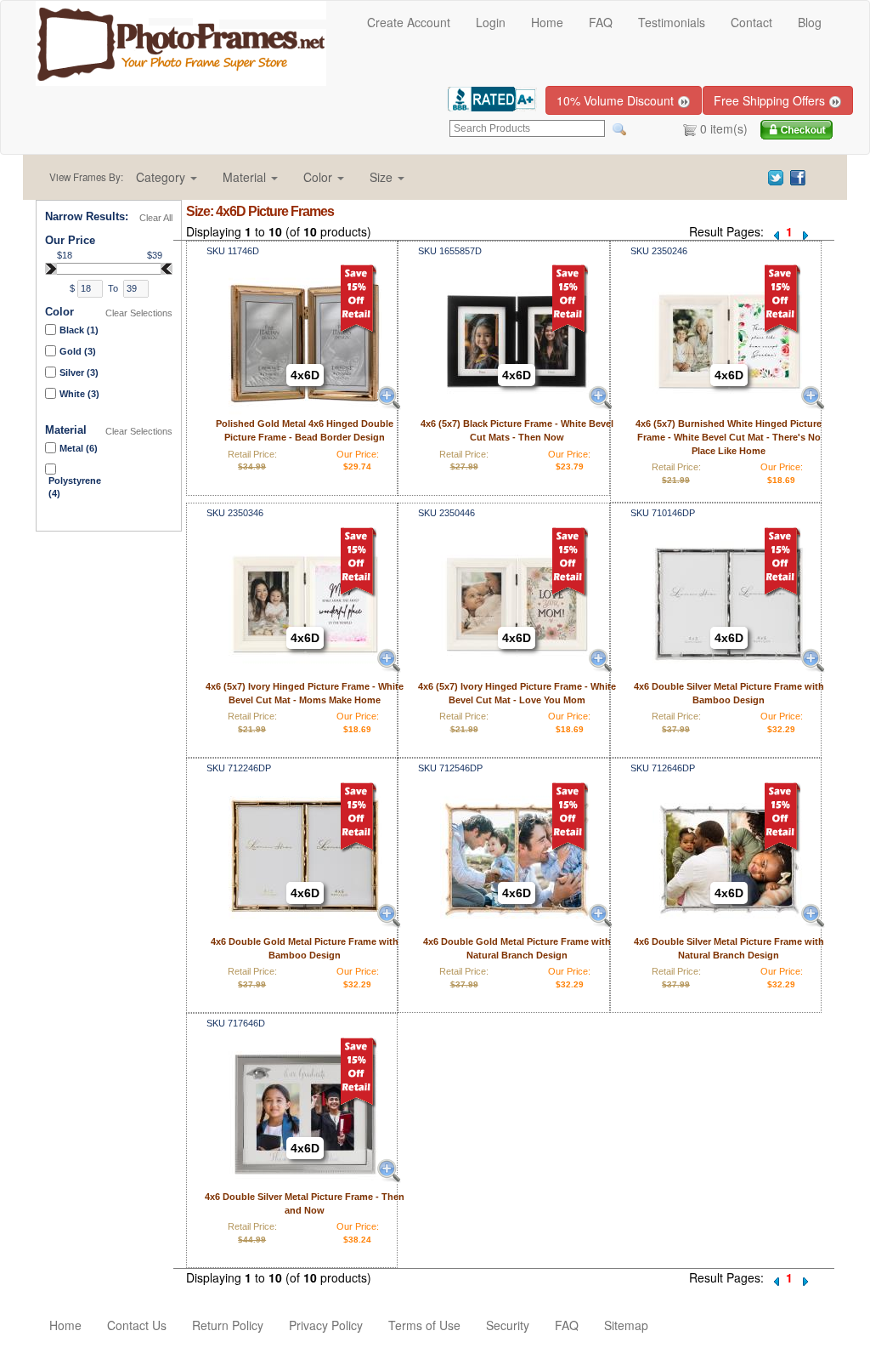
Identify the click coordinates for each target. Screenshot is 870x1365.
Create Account (408, 22)
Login (491, 22)
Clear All (155, 218)
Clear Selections (138, 313)
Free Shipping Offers (771, 100)
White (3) (79, 394)
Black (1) (79, 330)
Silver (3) (79, 372)
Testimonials (671, 22)
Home (547, 22)
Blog (810, 22)
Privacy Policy (326, 1325)
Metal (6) (78, 448)
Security (507, 1325)
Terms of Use (424, 1325)
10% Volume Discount (616, 100)
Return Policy (227, 1325)
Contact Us (137, 1325)
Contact (751, 22)
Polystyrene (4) (74, 487)
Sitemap (626, 1325)
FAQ (601, 22)
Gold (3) (77, 351)
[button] (166, 177)
